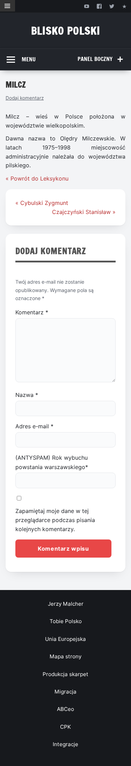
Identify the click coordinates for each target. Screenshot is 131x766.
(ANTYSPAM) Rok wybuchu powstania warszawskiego (51, 462)
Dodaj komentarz (25, 98)
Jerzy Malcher (65, 603)
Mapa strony (65, 656)
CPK (65, 726)
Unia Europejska (65, 639)
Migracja (65, 691)
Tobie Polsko (66, 621)
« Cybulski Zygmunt (41, 202)
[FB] (99, 6)
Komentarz (31, 312)
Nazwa (26, 394)
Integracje (65, 744)
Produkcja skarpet (65, 674)
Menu (29, 59)
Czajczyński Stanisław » (84, 211)
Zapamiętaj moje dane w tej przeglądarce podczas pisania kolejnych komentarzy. (55, 520)
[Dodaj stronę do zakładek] (124, 6)
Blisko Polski (65, 30)
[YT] (86, 6)
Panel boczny (95, 59)
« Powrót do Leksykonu (37, 178)
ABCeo (65, 709)
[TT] (112, 6)
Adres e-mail (34, 426)
